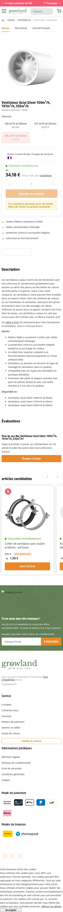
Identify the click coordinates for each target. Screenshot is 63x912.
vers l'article (27, 566)
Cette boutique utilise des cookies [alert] (18, 869)
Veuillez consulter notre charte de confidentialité (28, 634)
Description (21, 28)
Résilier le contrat (31, 741)
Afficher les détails (51, 906)
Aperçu (6, 28)
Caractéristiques (41, 28)
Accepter (10, 910)
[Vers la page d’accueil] (17, 11)
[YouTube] (12, 856)
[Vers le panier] (59, 11)
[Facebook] (5, 856)
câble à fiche (12, 322)
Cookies (6, 780)
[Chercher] (49, 11)
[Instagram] (19, 856)
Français (52, 3)
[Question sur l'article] (17, 252)
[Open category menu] (4, 11)
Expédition (46, 175)
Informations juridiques (17, 748)
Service (6, 695)
